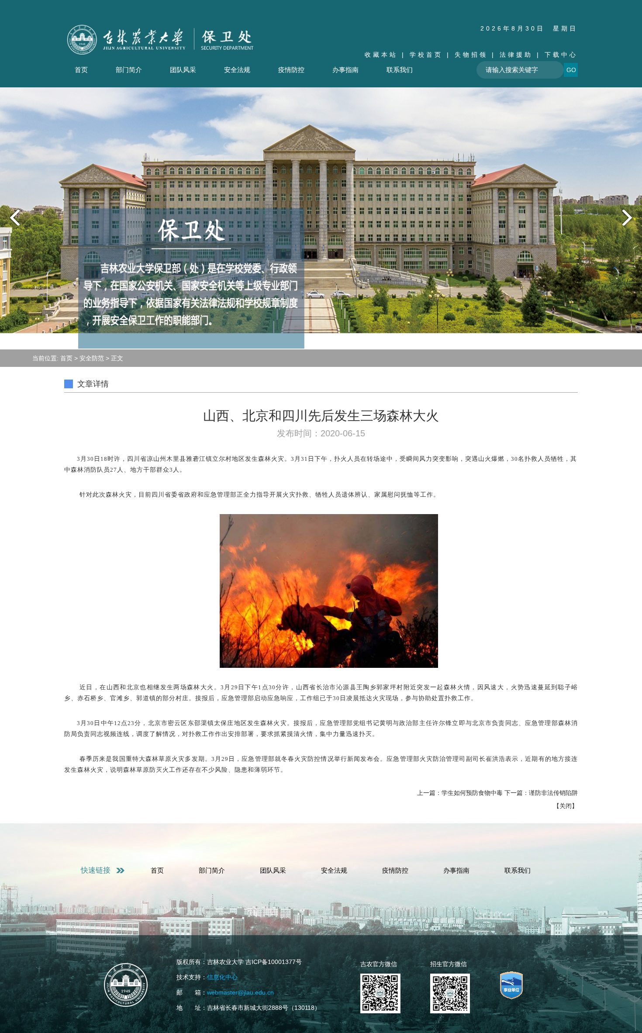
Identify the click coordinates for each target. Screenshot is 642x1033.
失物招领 (471, 54)
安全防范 (91, 358)
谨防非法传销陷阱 (553, 792)
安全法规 (237, 69)
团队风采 (183, 69)
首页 (81, 69)
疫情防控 (291, 69)
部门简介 (129, 69)
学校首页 (426, 54)
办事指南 (345, 69)
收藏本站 (381, 54)
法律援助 (516, 54)
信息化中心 (222, 977)
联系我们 (400, 69)
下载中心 (561, 54)
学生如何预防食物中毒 (472, 792)
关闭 (565, 805)
